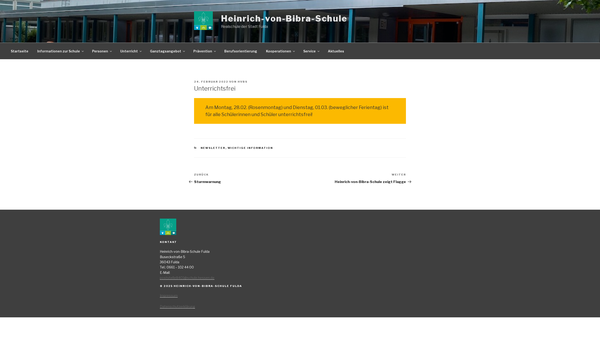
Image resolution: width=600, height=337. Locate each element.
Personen (100, 51)
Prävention (202, 51)
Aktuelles (336, 51)
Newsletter (213, 148)
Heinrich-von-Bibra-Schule (284, 18)
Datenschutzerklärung (177, 306)
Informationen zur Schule (58, 51)
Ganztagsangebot (165, 51)
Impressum (169, 295)
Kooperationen (278, 51)
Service (309, 51)
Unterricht (129, 51)
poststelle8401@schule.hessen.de (187, 278)
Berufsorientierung (240, 51)
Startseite (19, 51)
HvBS (243, 81)
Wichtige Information (250, 148)
